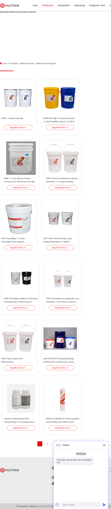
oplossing (79, 5)
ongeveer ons (97, 5)
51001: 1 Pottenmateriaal (12, 118)
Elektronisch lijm (27, 63)
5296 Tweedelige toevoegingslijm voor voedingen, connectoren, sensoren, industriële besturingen (62, 301)
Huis (35, 5)
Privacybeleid (22, 506)
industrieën (64, 5)
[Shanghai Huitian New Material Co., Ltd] (9, 5)
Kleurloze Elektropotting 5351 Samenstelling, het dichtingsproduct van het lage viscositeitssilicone (19, 422)
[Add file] (57, 505)
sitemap (33, 506)
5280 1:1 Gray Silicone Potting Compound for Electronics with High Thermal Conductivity (19, 181)
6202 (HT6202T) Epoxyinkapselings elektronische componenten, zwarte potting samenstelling (58, 361)
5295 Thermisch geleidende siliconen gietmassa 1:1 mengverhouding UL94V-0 (62, 181)
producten (47, 5)
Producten (13, 63)
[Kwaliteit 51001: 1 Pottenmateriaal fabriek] (18, 98)
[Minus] (104, 445)
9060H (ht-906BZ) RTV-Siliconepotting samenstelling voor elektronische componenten (62, 422)
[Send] (104, 505)
